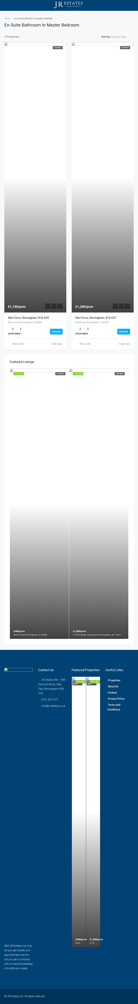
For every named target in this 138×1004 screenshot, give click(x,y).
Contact (112, 692)
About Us (113, 686)
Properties (114, 680)
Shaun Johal (18, 344)
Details (56, 331)
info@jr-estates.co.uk (53, 705)
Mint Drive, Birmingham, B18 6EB (28, 318)
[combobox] (122, 37)
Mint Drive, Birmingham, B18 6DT (95, 318)
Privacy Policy (116, 698)
